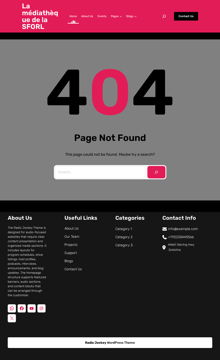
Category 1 (123, 229)
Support (70, 253)
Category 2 (124, 237)
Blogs (68, 261)
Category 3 (124, 245)
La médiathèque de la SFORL (40, 16)
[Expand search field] (164, 16)
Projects (71, 245)
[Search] (156, 172)
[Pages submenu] (121, 16)
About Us (71, 228)
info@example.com (183, 229)
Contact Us (186, 16)
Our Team (71, 237)
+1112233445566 (181, 237)
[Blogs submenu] (135, 16)
